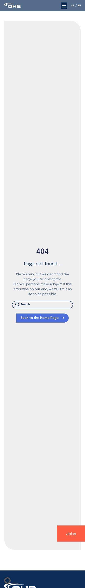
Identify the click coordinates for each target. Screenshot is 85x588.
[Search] (18, 304)
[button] (64, 5)
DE (72, 6)
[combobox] (42, 304)
